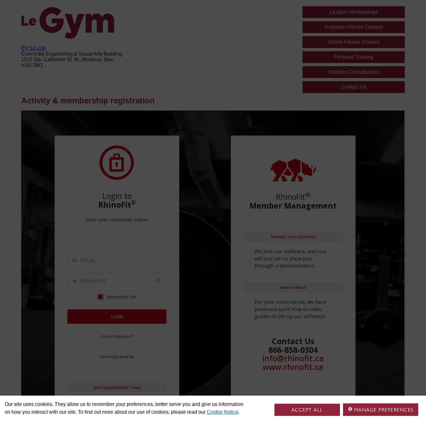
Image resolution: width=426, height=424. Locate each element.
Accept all (307, 410)
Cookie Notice (222, 412)
